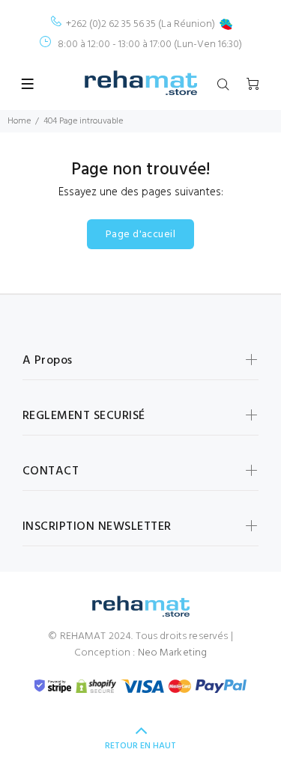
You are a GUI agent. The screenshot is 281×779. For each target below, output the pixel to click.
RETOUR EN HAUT (140, 746)
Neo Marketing (173, 653)
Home (19, 121)
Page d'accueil (140, 234)
